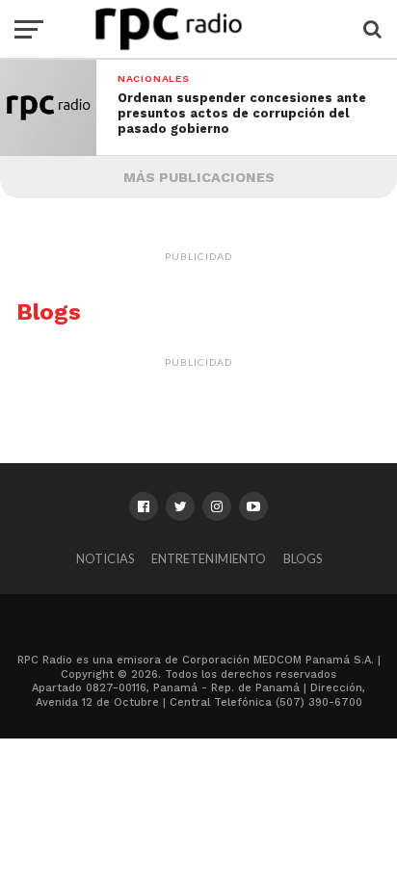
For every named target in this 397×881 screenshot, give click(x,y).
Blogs (302, 558)
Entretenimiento (208, 558)
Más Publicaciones (199, 177)
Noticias (105, 558)
